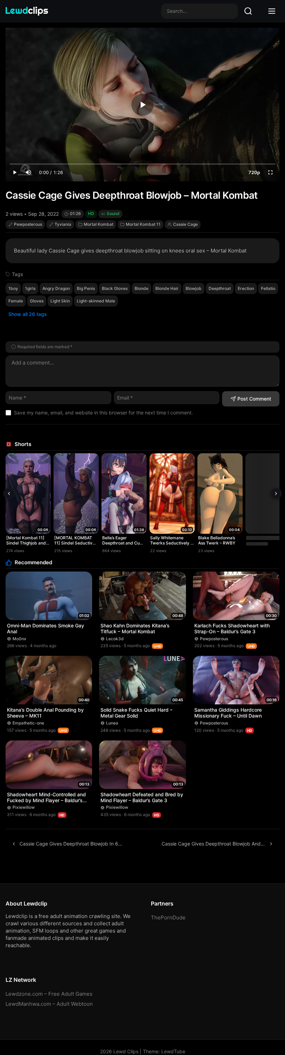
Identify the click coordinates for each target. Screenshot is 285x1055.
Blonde (141, 288)
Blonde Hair (167, 288)
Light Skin (60, 300)
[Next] (276, 493)
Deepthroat (220, 288)
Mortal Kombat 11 (143, 224)
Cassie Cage (185, 224)
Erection (246, 288)
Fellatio (268, 288)
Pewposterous (28, 224)
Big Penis (86, 288)
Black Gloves (115, 288)
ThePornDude (168, 917)
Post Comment (254, 399)
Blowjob (194, 288)
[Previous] (9, 493)
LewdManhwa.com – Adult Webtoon (49, 1004)
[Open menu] (271, 11)
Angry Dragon (56, 288)
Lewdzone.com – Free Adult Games (49, 993)
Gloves (36, 300)
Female (15, 300)
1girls (30, 288)
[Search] (248, 11)
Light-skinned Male (96, 300)
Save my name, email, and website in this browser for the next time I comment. (103, 412)
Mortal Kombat (98, 224)
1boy (13, 288)
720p (254, 172)
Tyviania (63, 224)
